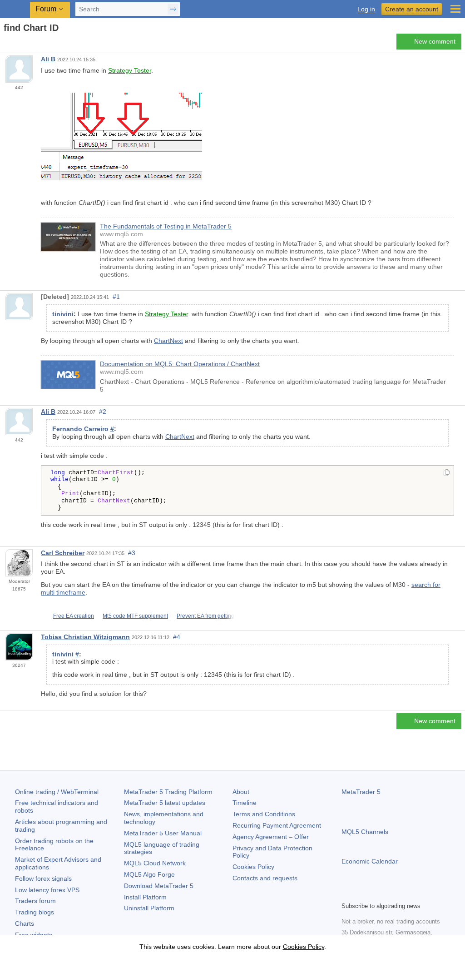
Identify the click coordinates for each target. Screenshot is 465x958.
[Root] (6, 43)
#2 (102, 411)
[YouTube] (390, 893)
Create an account (411, 9)
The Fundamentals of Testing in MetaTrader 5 (166, 226)
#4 (176, 636)
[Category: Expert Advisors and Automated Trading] (17, 44)
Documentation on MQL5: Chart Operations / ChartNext (180, 363)
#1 (116, 296)
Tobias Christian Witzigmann (85, 636)
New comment (434, 41)
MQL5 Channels (364, 831)
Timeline (244, 802)
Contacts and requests (264, 878)
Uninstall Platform (149, 908)
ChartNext (168, 340)
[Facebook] (346, 893)
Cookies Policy (253, 866)
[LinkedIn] (405, 893)
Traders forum (35, 900)
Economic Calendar (369, 861)
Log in (366, 9)
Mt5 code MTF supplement (135, 616)
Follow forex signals (43, 878)
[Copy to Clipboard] (446, 473)
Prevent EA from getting (205, 616)
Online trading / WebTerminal (57, 791)
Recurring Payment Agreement (276, 825)
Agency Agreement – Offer (270, 836)
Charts (24, 923)
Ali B (48, 59)
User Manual (163, 833)
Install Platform (145, 897)
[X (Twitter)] (376, 893)
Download (158, 885)
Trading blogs (34, 912)
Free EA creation (73, 616)
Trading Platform (168, 791)
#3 (131, 552)
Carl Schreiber (62, 552)
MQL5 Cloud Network (155, 863)
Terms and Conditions (263, 814)
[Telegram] (361, 893)
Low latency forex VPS (47, 889)
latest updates (164, 802)
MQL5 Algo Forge (149, 874)
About (240, 791)
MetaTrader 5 (361, 791)
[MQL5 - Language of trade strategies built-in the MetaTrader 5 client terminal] (15, 9)
